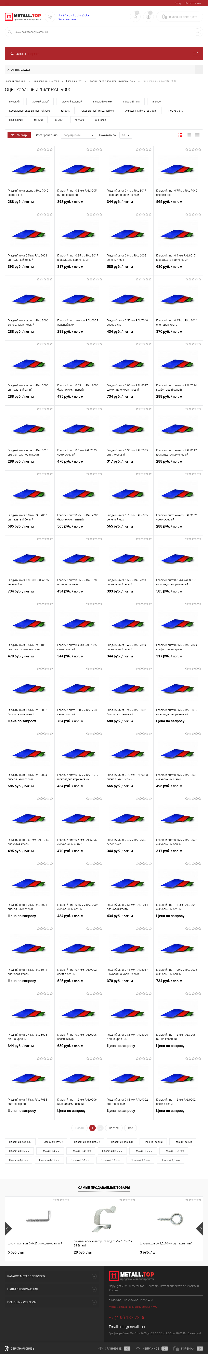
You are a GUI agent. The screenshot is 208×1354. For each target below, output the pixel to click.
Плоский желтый (52, 1141)
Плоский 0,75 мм (49, 1160)
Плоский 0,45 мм (81, 1151)
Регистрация (193, 3)
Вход (178, 3)
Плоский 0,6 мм (143, 1151)
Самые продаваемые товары (104, 1188)
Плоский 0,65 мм (174, 1151)
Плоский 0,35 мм (19, 1151)
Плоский (14, 101)
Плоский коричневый (87, 1141)
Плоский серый (153, 1141)
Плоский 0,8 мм (80, 1160)
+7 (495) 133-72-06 (73, 15)
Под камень (175, 110)
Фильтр (22, 135)
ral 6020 (156, 101)
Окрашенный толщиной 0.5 (97, 110)
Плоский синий (183, 1141)
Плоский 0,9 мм (110, 1160)
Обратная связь (22, 1348)
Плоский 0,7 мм (18, 1160)
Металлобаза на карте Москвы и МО (133, 1306)
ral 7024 (59, 119)
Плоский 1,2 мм (140, 1160)
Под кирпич (16, 119)
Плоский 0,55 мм (112, 1151)
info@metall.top (132, 1327)
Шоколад (100, 119)
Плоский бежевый (20, 1141)
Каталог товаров (24, 54)
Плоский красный (122, 1141)
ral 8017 (65, 110)
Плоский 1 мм (131, 101)
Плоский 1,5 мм (170, 1160)
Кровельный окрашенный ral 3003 (29, 110)
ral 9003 (79, 119)
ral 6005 (38, 119)
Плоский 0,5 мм (102, 101)
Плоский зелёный (71, 101)
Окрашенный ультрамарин (141, 110)
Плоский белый (40, 101)
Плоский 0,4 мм (50, 1151)
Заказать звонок (68, 19)
